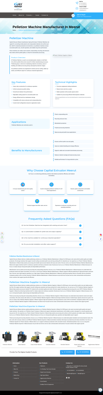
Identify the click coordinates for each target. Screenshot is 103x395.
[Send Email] (2, 233)
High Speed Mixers (44, 375)
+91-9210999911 (71, 370)
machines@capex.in (72, 373)
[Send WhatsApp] (2, 237)
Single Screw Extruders (45, 372)
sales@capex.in (81, 373)
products (16, 372)
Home (14, 15)
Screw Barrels (43, 381)
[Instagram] (100, 234)
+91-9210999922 (80, 370)
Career (37, 15)
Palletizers (42, 366)
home (14, 30)
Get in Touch (81, 15)
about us (21, 15)
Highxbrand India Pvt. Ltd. (56, 392)
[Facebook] (100, 239)
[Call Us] (2, 240)
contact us (45, 15)
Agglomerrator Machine (45, 378)
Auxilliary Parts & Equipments (47, 384)
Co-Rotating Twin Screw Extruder (48, 369)
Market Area (16, 375)
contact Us (16, 378)
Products (29, 15)
